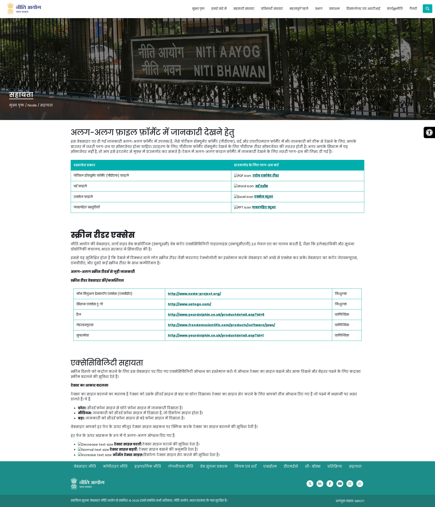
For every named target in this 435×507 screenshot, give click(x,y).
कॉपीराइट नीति (115, 466)
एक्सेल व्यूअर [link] (263, 196)
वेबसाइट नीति (85, 466)
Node (32, 105)
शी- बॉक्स (313, 466)
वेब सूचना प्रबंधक (214, 466)
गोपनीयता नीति (180, 466)
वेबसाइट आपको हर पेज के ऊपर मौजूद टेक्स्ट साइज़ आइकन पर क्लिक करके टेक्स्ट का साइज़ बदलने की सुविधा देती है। (164, 426)
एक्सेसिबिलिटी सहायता (107, 363)
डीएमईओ (291, 466)
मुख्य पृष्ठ (198, 9)
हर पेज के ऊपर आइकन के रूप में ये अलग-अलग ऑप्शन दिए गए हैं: (123, 435)
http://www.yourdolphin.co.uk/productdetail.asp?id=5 (216, 314)
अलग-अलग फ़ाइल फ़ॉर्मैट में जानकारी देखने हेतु (152, 132)
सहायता (355, 466)
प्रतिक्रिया (334, 466)
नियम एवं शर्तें (245, 466)
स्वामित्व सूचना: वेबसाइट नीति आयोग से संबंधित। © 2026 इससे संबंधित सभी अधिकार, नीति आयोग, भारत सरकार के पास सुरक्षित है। (149, 500)
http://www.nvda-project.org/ (194, 293)
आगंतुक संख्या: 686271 (350, 501)
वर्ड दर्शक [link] (261, 186)
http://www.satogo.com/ (189, 304)
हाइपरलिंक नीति (147, 466)
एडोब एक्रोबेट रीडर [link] (265, 175)
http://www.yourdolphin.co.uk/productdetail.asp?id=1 (216, 335)
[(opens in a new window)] (310, 483)
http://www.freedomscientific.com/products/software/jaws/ (221, 325)
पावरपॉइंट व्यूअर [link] (264, 207)
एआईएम (270, 466)
